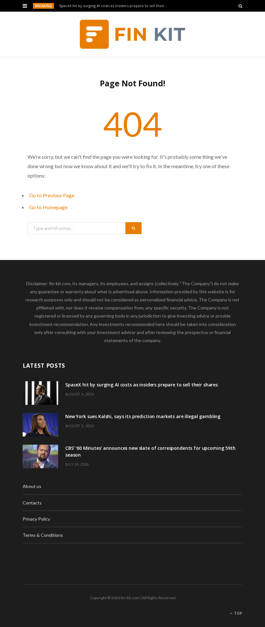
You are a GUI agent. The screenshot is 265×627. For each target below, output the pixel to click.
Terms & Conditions (43, 535)
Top (237, 613)
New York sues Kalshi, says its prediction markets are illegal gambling (142, 416)
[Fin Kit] (133, 34)
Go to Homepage (48, 207)
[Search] (240, 6)
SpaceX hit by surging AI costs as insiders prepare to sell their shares (115, 6)
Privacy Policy (36, 519)
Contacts (32, 502)
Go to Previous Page (51, 195)
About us (32, 486)
